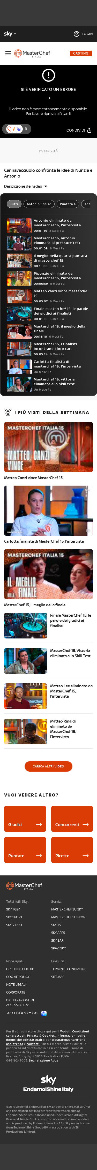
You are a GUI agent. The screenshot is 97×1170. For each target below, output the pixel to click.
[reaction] (18, 129)
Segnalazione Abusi (44, 1060)
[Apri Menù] (8, 53)
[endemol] (48, 1089)
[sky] (49, 1080)
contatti (33, 1044)
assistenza (14, 1044)
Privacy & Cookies (41, 1035)
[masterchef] (34, 53)
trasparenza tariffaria (69, 1040)
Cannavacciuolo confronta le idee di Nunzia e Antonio (48, 173)
